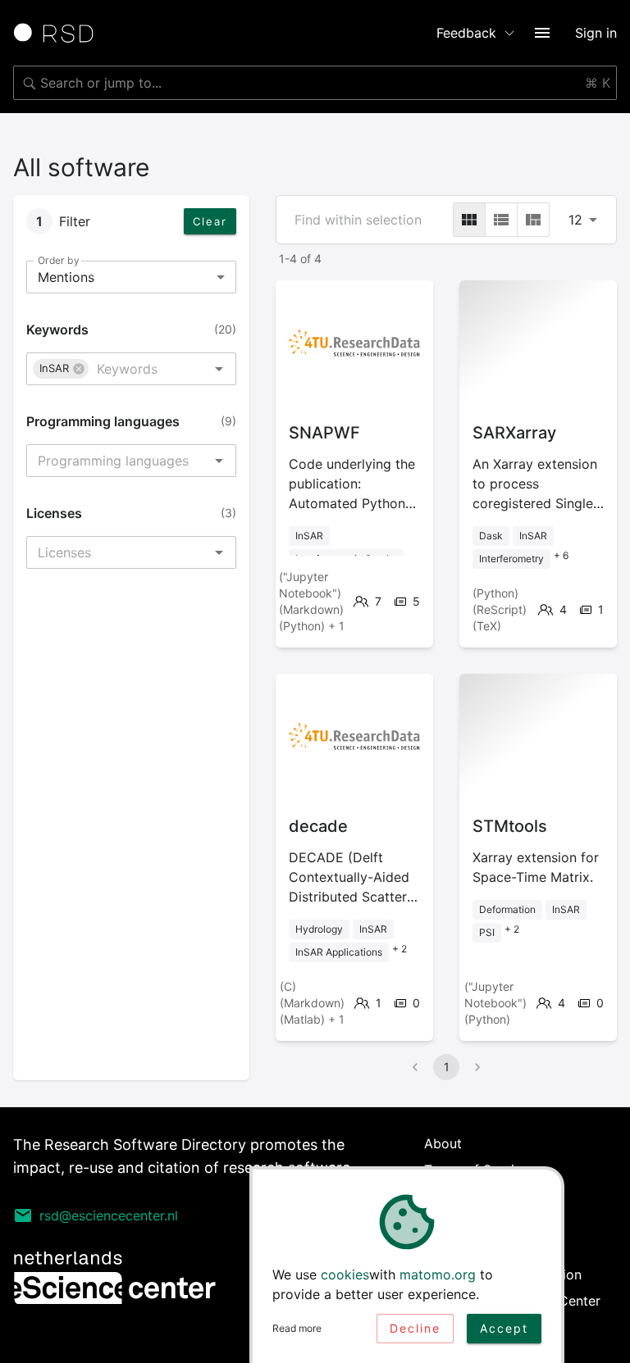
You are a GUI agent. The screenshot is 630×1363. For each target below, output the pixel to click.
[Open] (219, 368)
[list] (501, 219)
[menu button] (542, 32)
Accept (504, 1328)
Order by (58, 260)
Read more (297, 1328)
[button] (61, 369)
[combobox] (315, 83)
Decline (415, 1328)
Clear (210, 221)
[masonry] (533, 219)
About (443, 1143)
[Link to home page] (59, 33)
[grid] (469, 219)
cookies (345, 1274)
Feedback (466, 33)
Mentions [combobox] (66, 277)
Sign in (596, 33)
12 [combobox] (575, 219)
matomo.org (437, 1274)
